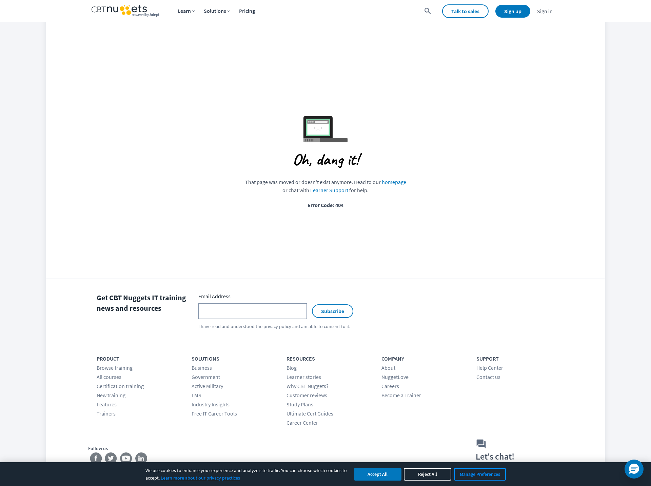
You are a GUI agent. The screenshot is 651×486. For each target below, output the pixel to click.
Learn (184, 10)
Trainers (106, 413)
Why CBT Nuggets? (308, 386)
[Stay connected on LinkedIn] (141, 460)
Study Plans (300, 404)
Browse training (115, 367)
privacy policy (277, 326)
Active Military (207, 386)
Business (202, 367)
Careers (390, 386)
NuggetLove (395, 376)
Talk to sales (465, 11)
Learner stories (304, 376)
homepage (394, 182)
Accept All (378, 474)
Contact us (488, 376)
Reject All (427, 474)
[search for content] (427, 11)
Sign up (512, 11)
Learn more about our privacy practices (200, 478)
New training (111, 395)
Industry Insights (211, 404)
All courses (109, 376)
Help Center (489, 367)
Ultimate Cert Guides (310, 413)
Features (107, 404)
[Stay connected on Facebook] (95, 460)
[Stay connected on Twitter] (111, 460)
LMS (196, 395)
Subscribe (332, 311)
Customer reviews (307, 395)
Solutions (215, 10)
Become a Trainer (401, 395)
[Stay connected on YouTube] (126, 460)
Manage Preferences (480, 474)
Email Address (214, 296)
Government (206, 376)
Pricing (247, 10)
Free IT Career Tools (214, 413)
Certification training (120, 386)
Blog (292, 367)
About (388, 367)
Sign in (545, 11)
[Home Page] (125, 11)
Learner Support (329, 190)
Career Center (302, 422)
